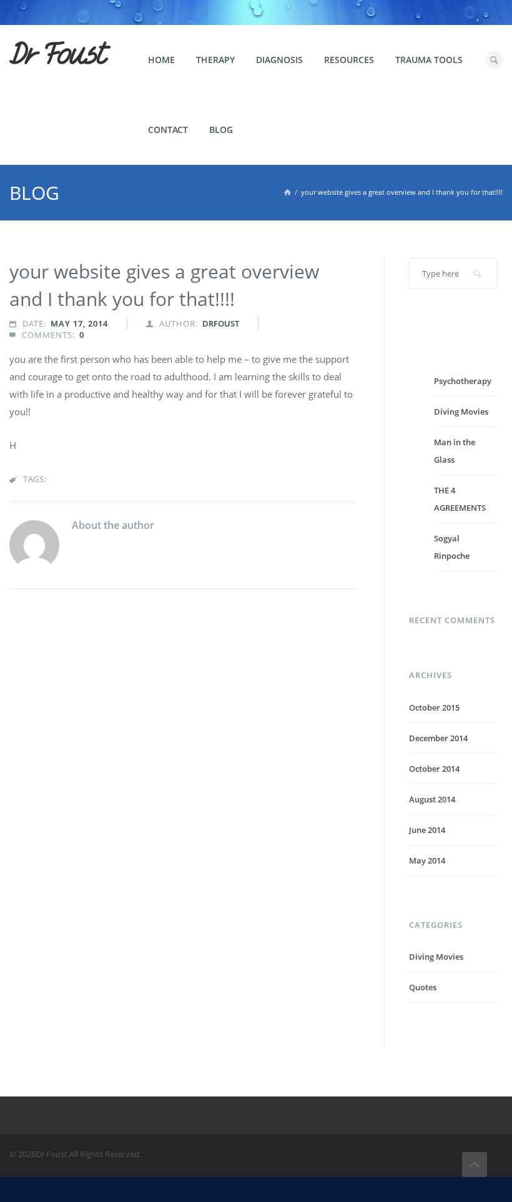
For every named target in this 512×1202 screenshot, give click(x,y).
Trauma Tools (429, 60)
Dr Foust (57, 54)
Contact (168, 129)
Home (161, 60)
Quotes (422, 987)
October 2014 (434, 768)
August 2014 (432, 799)
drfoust (220, 323)
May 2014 (427, 860)
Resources (349, 60)
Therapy (215, 60)
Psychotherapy (462, 381)
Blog (221, 129)
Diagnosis (279, 60)
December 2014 (438, 738)
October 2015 (434, 707)
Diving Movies (461, 411)
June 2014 (427, 829)
